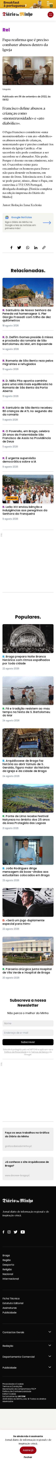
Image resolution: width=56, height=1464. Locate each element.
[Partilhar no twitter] (19, 247)
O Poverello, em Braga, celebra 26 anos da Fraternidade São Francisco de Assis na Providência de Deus (27, 435)
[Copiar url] (43, 247)
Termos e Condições (12, 1386)
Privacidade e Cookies (13, 1384)
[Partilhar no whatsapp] (27, 247)
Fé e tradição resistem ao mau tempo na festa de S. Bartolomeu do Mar (26, 680)
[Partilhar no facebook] (11, 247)
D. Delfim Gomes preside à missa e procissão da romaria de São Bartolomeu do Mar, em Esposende (24, 340)
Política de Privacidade (15, 1052)
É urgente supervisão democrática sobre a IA (24, 460)
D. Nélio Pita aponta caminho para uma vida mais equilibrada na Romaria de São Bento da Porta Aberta (27, 384)
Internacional (10, 1279)
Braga (6, 1255)
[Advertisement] (28, 561)
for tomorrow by (13, 1396)
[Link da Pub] (28, 4)
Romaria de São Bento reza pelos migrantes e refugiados (23, 362)
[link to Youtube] (23, 1232)
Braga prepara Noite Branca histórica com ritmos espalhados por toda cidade (26, 629)
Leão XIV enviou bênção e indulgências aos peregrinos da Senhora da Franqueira (27, 480)
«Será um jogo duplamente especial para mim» (25, 891)
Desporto (8, 1265)
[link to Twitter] (15, 1232)
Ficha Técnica (10, 1298)
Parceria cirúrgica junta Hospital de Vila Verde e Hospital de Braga (27, 940)
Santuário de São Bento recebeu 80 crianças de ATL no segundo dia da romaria (24, 411)
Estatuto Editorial (12, 1303)
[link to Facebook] (3, 1232)
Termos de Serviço (40, 1052)
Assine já (28, 1450)
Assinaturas (9, 1308)
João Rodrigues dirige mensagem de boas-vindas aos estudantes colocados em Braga (25, 841)
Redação (7, 1346)
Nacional (7, 1274)
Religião (7, 1269)
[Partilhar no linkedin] (35, 247)
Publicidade (9, 1312)
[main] (28, 603)
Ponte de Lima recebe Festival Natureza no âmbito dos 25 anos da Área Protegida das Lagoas (27, 789)
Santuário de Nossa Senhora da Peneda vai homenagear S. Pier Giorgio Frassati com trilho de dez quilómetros (27, 283)
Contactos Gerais (13, 1332)
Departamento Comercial (18, 1357)
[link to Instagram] (9, 1232)
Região (6, 1260)
